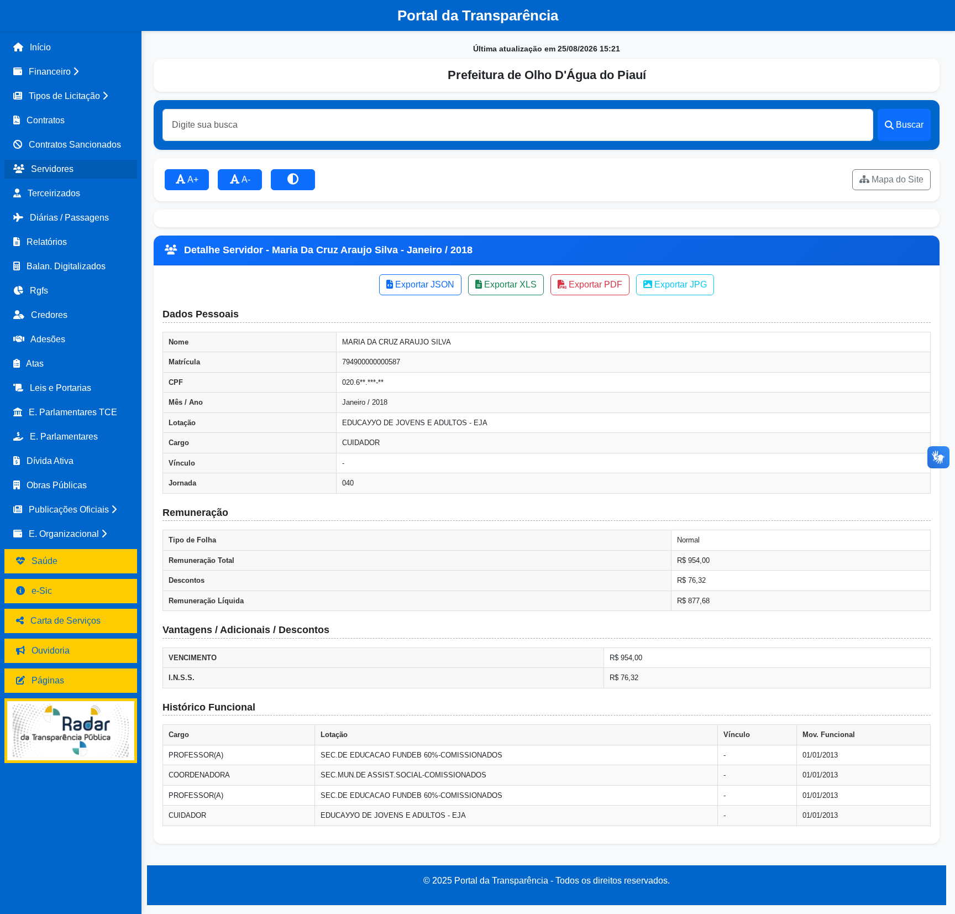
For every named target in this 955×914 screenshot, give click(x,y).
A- (245, 179)
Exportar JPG (679, 284)
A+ (192, 179)
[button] (70, 71)
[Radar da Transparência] (70, 730)
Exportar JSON (423, 284)
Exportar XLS (509, 284)
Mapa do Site (896, 179)
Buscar (909, 124)
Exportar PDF (594, 284)
